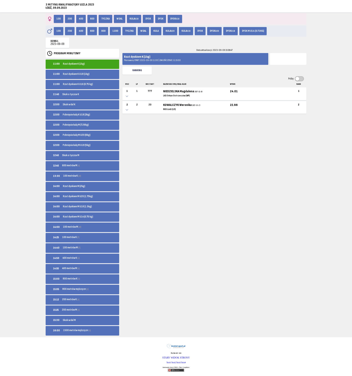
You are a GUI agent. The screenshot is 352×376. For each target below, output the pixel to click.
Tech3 (178, 362)
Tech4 (183, 362)
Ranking (137, 70)
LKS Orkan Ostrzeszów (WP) (176, 95)
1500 (115, 31)
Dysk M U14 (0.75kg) (253, 31)
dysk (160, 18)
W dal (120, 18)
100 (58, 18)
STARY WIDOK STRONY (176, 357)
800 (92, 18)
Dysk (148, 18)
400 (81, 18)
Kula (134, 18)
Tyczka (105, 18)
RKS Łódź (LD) (169, 109)
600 (92, 31)
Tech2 (173, 362)
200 (70, 18)
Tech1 (168, 362)
